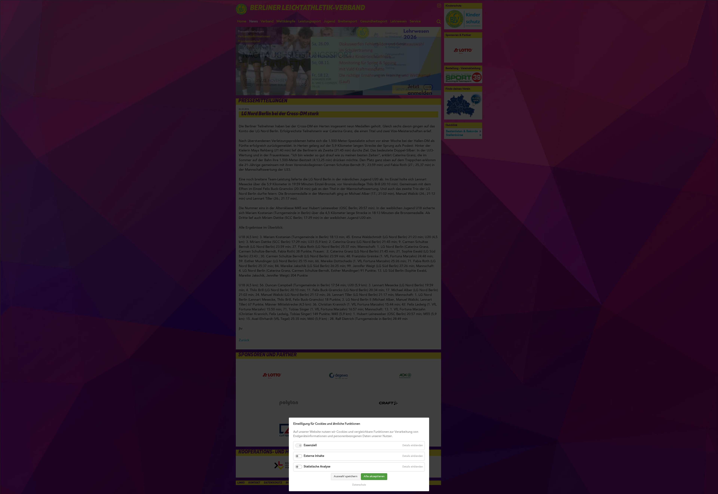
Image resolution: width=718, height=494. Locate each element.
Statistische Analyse (317, 466)
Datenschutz (359, 485)
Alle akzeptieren (374, 476)
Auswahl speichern (345, 476)
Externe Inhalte (314, 456)
